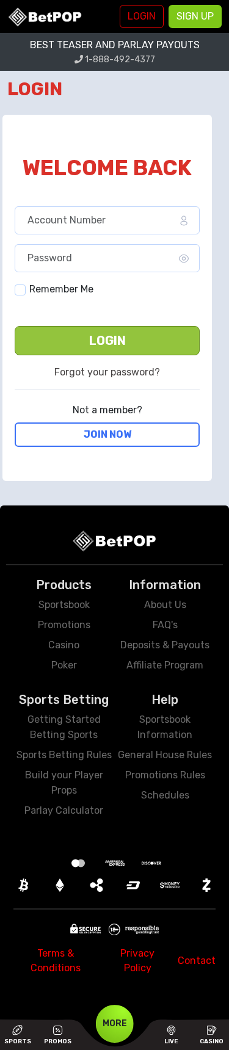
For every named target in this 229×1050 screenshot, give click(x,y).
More (115, 1023)
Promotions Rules (165, 775)
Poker (64, 665)
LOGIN (142, 16)
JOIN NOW (107, 434)
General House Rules (165, 755)
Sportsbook (64, 604)
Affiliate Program (164, 665)
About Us (165, 604)
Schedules (165, 795)
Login (107, 340)
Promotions (64, 625)
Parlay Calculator (63, 810)
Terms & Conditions (56, 960)
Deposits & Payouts (164, 645)
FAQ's (165, 625)
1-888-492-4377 (119, 59)
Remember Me (61, 289)
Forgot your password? (107, 372)
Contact (197, 960)
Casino (63, 645)
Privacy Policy (137, 960)
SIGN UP (195, 16)
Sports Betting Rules (64, 755)
